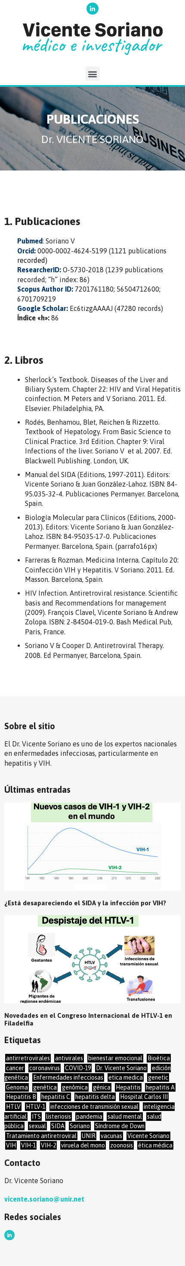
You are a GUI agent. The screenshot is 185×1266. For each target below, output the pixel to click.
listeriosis (58, 1116)
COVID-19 (78, 1068)
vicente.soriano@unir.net (44, 1199)
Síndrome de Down (120, 1126)
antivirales (69, 1058)
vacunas (111, 1135)
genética (45, 1087)
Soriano (80, 1126)
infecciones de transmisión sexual (94, 1106)
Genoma (17, 1087)
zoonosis (121, 1145)
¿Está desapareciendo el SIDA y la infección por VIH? (85, 903)
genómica (75, 1087)
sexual (37, 1126)
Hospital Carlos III (144, 1096)
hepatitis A (160, 1087)
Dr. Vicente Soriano (121, 1068)
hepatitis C (55, 1096)
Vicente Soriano (148, 1135)
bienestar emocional (115, 1058)
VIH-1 (28, 1145)
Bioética (159, 1058)
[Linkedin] (92, 9)
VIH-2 (48, 1145)
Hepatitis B (21, 1096)
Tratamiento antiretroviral (41, 1135)
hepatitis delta (95, 1096)
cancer (15, 1068)
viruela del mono (83, 1145)
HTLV (13, 1106)
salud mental (125, 1116)
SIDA (58, 1126)
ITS (36, 1116)
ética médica (155, 1145)
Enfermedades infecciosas (68, 1077)
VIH (11, 1145)
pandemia (89, 1116)
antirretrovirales (28, 1058)
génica (102, 1087)
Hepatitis (128, 1087)
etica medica (125, 1077)
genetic (158, 1077)
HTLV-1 (35, 1106)
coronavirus (44, 1068)
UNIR (89, 1135)
